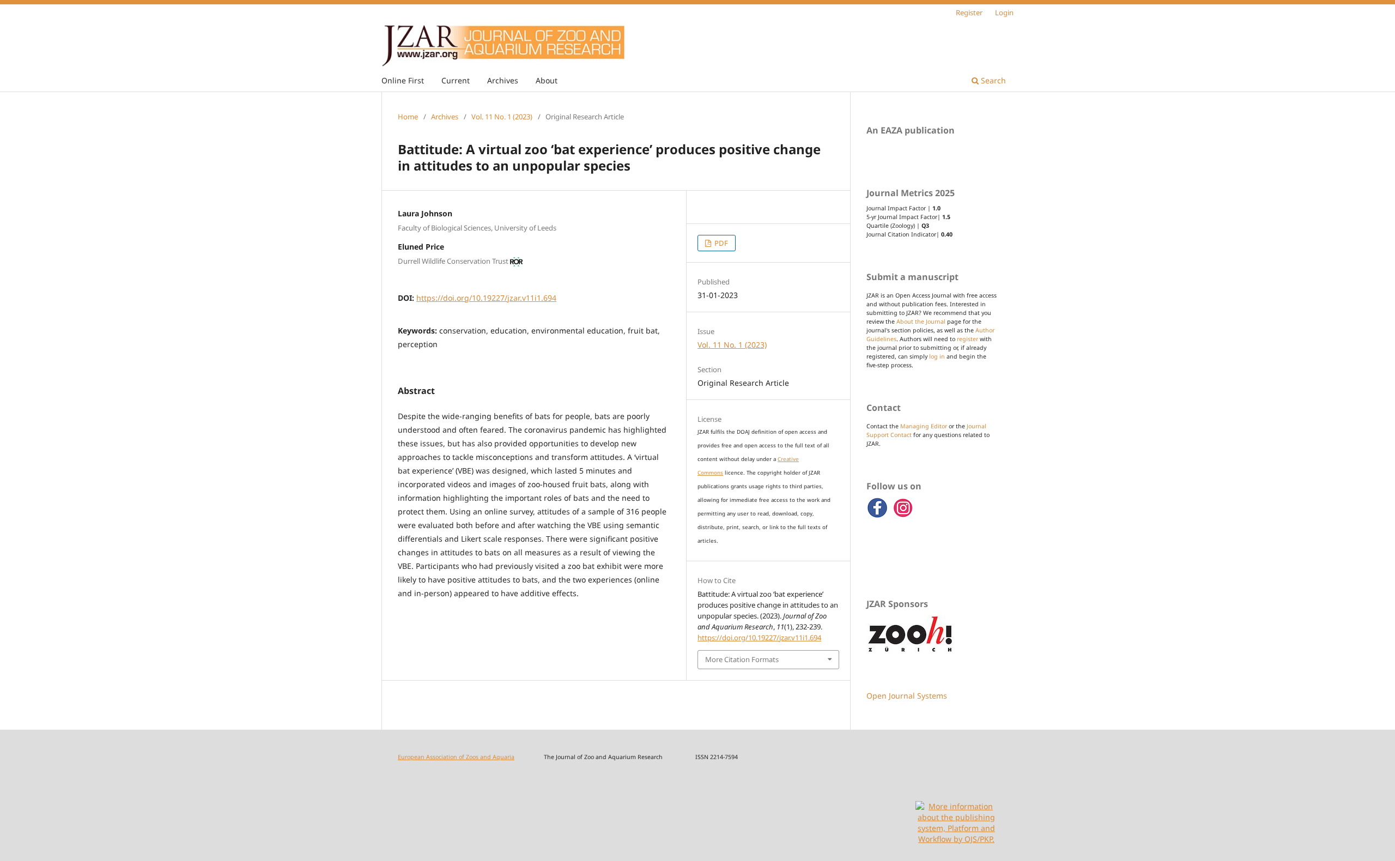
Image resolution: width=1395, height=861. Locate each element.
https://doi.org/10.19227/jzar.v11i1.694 (486, 298)
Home (408, 117)
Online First (402, 80)
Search (992, 80)
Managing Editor (923, 426)
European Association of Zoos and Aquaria (456, 757)
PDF (720, 243)
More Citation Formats (742, 659)
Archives (502, 80)
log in (937, 356)
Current (455, 80)
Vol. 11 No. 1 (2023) (501, 117)
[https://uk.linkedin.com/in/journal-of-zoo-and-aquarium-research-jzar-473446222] (903, 516)
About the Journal (920, 321)
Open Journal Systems (906, 695)
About (546, 80)
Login (1004, 12)
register (967, 339)
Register (969, 12)
